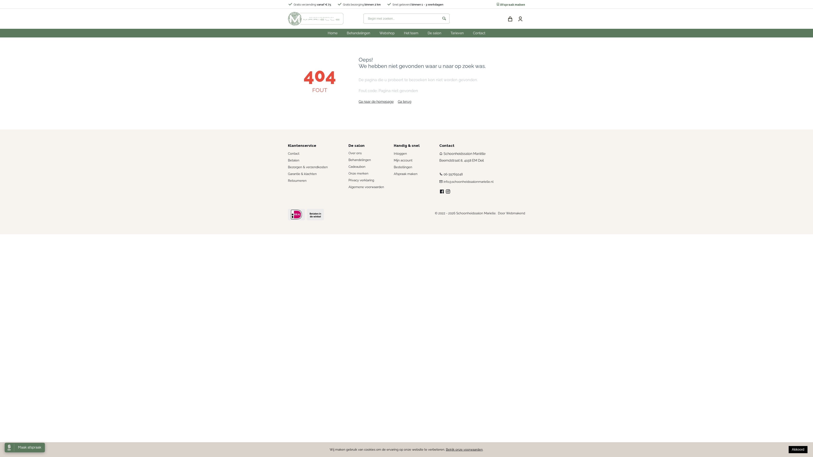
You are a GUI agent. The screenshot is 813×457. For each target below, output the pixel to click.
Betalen (293, 160)
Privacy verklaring (361, 180)
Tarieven (457, 33)
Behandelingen (358, 33)
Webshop (387, 33)
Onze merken (358, 173)
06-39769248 (453, 174)
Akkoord (798, 449)
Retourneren (297, 181)
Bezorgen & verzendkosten (308, 167)
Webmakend (515, 213)
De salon (434, 33)
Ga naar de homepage (376, 102)
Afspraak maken (512, 4)
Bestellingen (403, 167)
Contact (479, 33)
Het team (411, 33)
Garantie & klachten (302, 174)
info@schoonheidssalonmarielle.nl (469, 182)
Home (332, 33)
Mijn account (403, 160)
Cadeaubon (356, 167)
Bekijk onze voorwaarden (464, 449)
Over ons (355, 153)
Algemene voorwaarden (366, 187)
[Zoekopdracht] (444, 19)
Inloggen (400, 154)
